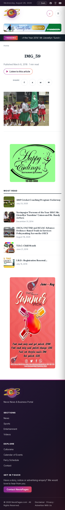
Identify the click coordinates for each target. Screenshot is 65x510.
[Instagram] (55, 3)
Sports (7, 423)
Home (6, 45)
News (6, 418)
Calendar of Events (13, 454)
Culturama (8, 449)
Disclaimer (40, 502)
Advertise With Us (43, 505)
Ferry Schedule (11, 460)
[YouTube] (60, 3)
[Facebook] (50, 3)
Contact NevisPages (18, 489)
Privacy (49, 502)
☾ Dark (42, 3)
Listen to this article (18, 71)
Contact (7, 465)
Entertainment (10, 429)
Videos (7, 434)
